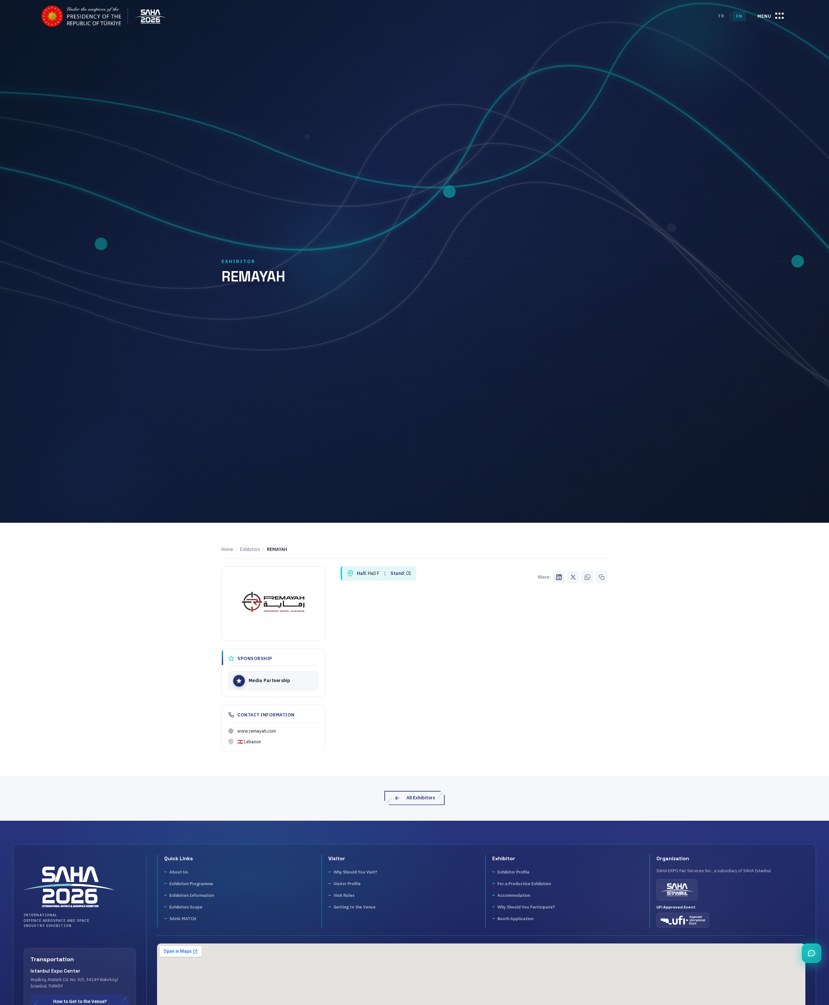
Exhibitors (250, 549)
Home (227, 549)
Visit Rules (344, 895)
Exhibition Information (191, 895)
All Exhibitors (420, 798)
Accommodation (513, 895)
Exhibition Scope (185, 907)
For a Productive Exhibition (524, 883)
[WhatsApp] (587, 577)
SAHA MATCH (182, 918)
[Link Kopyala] (602, 577)
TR (721, 16)
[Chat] (811, 953)
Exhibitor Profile (513, 872)
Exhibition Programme (191, 883)
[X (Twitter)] (573, 577)
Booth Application (515, 918)
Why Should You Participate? (526, 907)
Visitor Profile (347, 883)
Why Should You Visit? (355, 872)
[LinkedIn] (559, 577)
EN (739, 16)
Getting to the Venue (355, 907)
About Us (178, 872)
